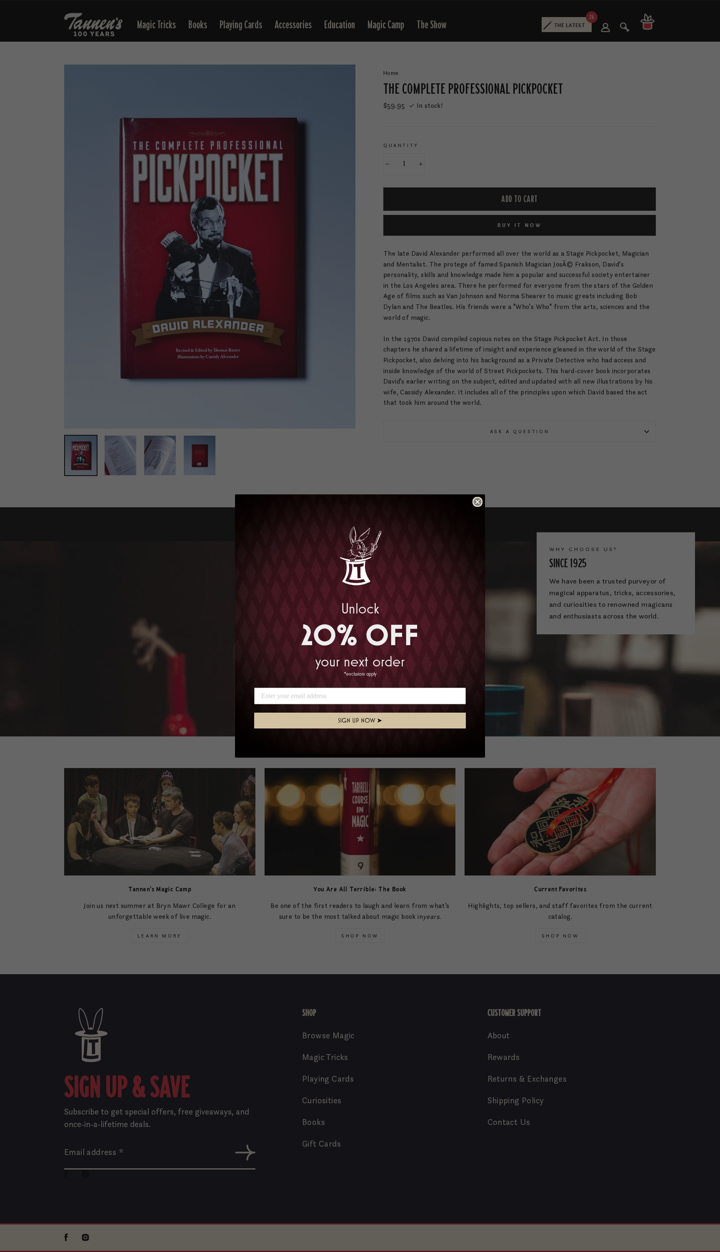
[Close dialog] (477, 502)
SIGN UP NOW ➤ (360, 720)
